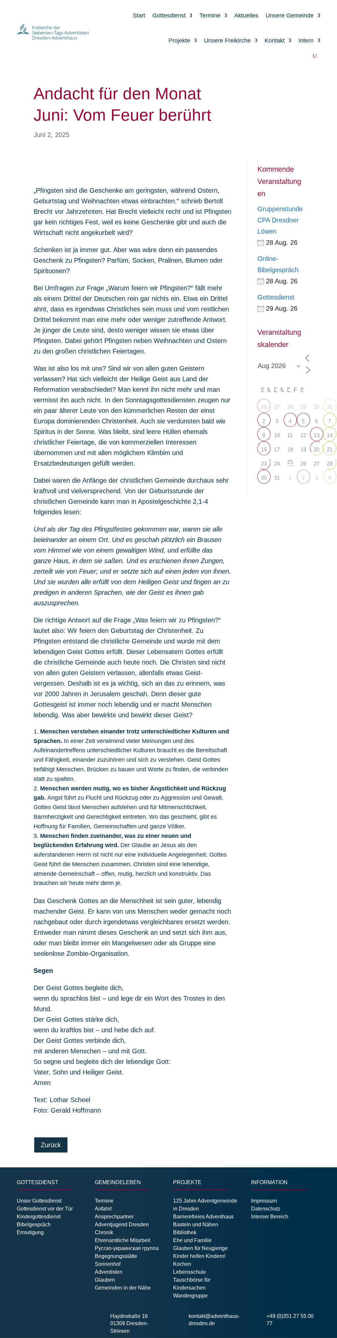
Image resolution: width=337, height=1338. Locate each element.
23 (264, 464)
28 (330, 464)
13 (317, 435)
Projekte (179, 40)
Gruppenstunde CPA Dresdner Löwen (280, 220)
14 (330, 435)
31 (330, 407)
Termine (209, 15)
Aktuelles (246, 15)
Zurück (51, 1145)
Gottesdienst (169, 15)
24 (277, 464)
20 (317, 449)
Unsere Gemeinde (290, 15)
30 (317, 407)
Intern (306, 40)
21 (330, 449)
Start (139, 15)
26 (264, 407)
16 (264, 449)
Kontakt (275, 40)
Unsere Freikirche (227, 40)
